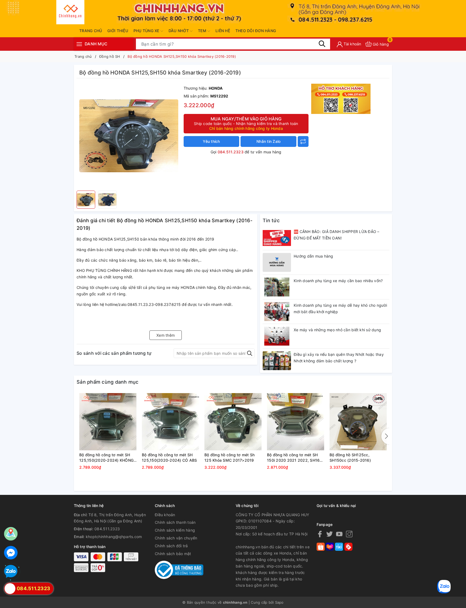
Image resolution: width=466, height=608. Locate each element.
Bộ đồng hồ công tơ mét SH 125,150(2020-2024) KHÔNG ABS (106, 457)
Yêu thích (211, 141)
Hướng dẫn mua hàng (313, 256)
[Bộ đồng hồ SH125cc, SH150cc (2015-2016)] (358, 422)
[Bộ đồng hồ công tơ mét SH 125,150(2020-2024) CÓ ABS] (170, 422)
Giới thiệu (117, 30)
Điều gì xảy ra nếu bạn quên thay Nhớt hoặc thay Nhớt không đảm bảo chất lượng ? (339, 357)
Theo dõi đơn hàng (255, 30)
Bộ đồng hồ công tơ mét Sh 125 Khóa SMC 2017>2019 (229, 457)
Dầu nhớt (179, 30)
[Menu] (79, 44)
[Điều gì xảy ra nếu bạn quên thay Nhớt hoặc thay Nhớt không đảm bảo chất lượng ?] (277, 360)
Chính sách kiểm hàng (175, 530)
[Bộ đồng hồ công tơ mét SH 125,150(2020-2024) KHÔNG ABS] (107, 422)
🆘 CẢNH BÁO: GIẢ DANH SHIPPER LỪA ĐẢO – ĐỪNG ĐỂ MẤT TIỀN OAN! (336, 234)
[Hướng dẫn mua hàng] (277, 262)
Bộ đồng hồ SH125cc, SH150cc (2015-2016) (350, 457)
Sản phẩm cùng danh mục (108, 382)
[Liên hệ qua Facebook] (11, 552)
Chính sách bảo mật (173, 553)
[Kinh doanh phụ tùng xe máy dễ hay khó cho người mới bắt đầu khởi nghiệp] (277, 311)
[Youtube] (339, 534)
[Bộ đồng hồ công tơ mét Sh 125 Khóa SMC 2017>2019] (233, 422)
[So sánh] (303, 141)
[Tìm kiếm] (322, 44)
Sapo (279, 602)
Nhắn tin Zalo (268, 141)
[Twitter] (329, 534)
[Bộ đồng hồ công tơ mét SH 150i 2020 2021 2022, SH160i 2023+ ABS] (295, 422)
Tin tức (271, 220)
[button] (385, 436)
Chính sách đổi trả (171, 545)
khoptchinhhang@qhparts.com (114, 536)
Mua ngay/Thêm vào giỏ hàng (246, 123)
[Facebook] (320, 534)
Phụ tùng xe (146, 30)
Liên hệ (222, 30)
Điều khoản (165, 514)
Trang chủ (90, 30)
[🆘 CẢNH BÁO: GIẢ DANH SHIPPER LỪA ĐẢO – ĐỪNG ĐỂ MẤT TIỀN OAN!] (277, 237)
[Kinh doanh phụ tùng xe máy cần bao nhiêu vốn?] (277, 287)
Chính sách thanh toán (175, 522)
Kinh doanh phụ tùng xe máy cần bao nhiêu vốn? (338, 280)
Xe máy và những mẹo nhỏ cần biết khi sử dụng (337, 329)
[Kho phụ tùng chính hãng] (341, 98)
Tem (202, 30)
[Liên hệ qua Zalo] (11, 571)
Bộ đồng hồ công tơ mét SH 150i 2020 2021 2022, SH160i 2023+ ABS (295, 457)
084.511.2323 (231, 152)
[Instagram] (349, 534)
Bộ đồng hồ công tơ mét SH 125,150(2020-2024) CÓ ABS (169, 457)
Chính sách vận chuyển (176, 538)
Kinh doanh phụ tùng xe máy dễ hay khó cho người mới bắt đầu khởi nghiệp (340, 308)
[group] (128, 135)
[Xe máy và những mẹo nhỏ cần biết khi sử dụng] (277, 336)
